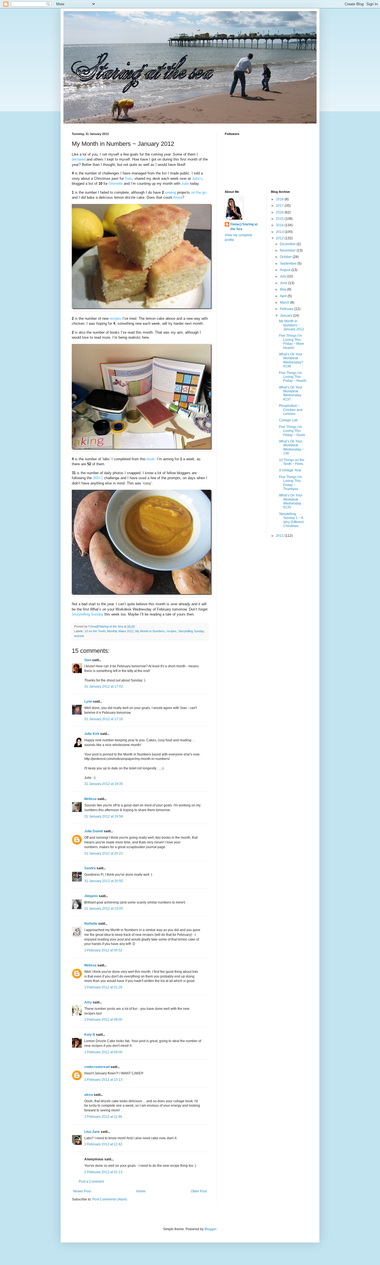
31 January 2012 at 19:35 (103, 784)
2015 (280, 219)
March (285, 302)
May (283, 289)
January (286, 316)
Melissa (90, 799)
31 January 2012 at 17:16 (103, 719)
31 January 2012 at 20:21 (103, 853)
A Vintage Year (290, 470)
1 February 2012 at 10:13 (103, 1080)
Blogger (210, 1229)
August (285, 270)
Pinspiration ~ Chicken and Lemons (290, 410)
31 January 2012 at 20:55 (103, 881)
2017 (280, 206)
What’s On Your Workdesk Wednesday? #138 (291, 360)
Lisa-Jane (92, 1132)
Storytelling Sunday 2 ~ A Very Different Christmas (291, 520)
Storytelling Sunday (191, 631)
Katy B (89, 1035)
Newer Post (82, 1191)
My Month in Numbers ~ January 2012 (291, 325)
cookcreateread (97, 1067)
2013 (280, 232)
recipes (172, 631)
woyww (79, 636)
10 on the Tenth (95, 631)
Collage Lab (288, 420)
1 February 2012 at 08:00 (103, 1020)
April (284, 296)
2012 (280, 238)
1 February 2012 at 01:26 (103, 987)
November (288, 250)
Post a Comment (91, 1181)
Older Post (199, 1191)
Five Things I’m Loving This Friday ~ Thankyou (290, 483)
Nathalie (90, 924)
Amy (88, 1002)
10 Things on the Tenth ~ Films (291, 462)
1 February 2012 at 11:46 (103, 1117)
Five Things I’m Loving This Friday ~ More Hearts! (291, 342)
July (283, 276)
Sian (87, 660)
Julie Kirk (91, 734)
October (286, 257)
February (287, 309)
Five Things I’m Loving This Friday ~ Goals (292, 431)
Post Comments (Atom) (109, 1199)
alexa (88, 1095)
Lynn (88, 701)
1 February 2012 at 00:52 (103, 950)
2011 (280, 536)
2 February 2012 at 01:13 (103, 1172)
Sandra (90, 868)
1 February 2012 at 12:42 (103, 1144)
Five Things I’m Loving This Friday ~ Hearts (292, 377)
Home (140, 1191)
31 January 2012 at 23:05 (103, 908)
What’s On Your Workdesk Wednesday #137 (290, 393)
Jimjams (91, 896)
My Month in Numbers (150, 631)
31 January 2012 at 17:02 (103, 686)
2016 (280, 212)
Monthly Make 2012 (120, 631)
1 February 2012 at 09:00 (103, 1052)
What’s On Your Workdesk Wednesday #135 (290, 501)
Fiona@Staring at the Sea (244, 226)
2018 (280, 199)
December (288, 244)
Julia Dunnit (93, 831)
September (288, 263)
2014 (280, 225)
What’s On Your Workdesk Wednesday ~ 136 (291, 447)
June (284, 283)
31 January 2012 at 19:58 (103, 816)
